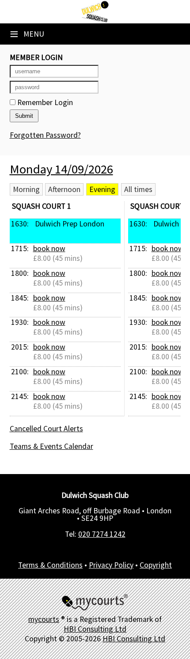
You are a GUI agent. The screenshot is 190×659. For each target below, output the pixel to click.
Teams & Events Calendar (51, 446)
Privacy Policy (111, 565)
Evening (102, 189)
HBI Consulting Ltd (95, 629)
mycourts (43, 619)
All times (138, 189)
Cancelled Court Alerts (46, 428)
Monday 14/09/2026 (61, 169)
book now (49, 248)
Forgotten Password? (45, 135)
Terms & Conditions (50, 565)
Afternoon (64, 189)
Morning (26, 189)
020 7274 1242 (101, 534)
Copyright (156, 565)
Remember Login (44, 102)
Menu (27, 34)
